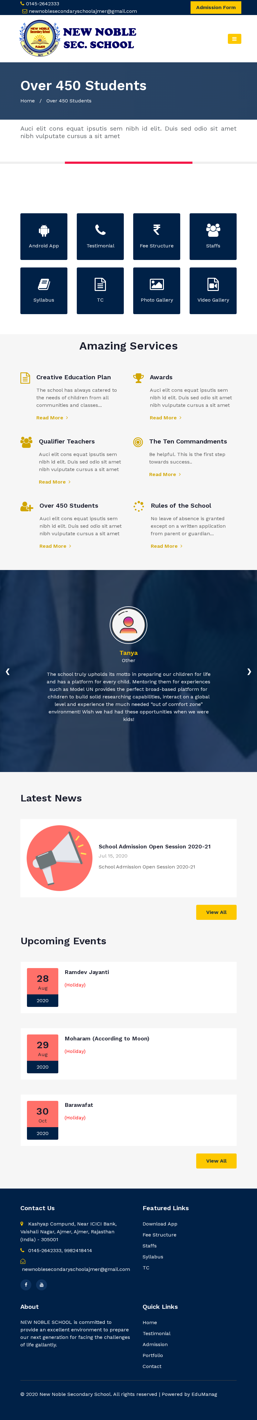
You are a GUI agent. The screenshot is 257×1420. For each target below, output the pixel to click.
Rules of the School (181, 505)
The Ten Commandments (188, 441)
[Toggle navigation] (234, 39)
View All (216, 912)
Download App (160, 1224)
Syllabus (153, 1257)
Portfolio (153, 1355)
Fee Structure (159, 1235)
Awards (161, 377)
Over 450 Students (68, 505)
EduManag (204, 1394)
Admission (155, 1344)
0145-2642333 (42, 4)
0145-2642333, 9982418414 (59, 1250)
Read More (50, 418)
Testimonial (156, 1333)
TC (146, 1268)
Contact (152, 1366)
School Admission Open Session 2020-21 (155, 846)
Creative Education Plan (73, 377)
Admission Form (216, 7)
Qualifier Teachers (67, 441)
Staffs (150, 1246)
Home (27, 101)
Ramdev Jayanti (87, 972)
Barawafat (79, 1104)
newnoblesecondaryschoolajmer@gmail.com (83, 11)
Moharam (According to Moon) (107, 1038)
